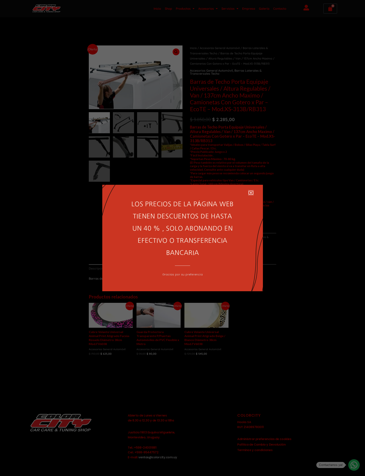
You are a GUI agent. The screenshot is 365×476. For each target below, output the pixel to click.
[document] (182, 238)
